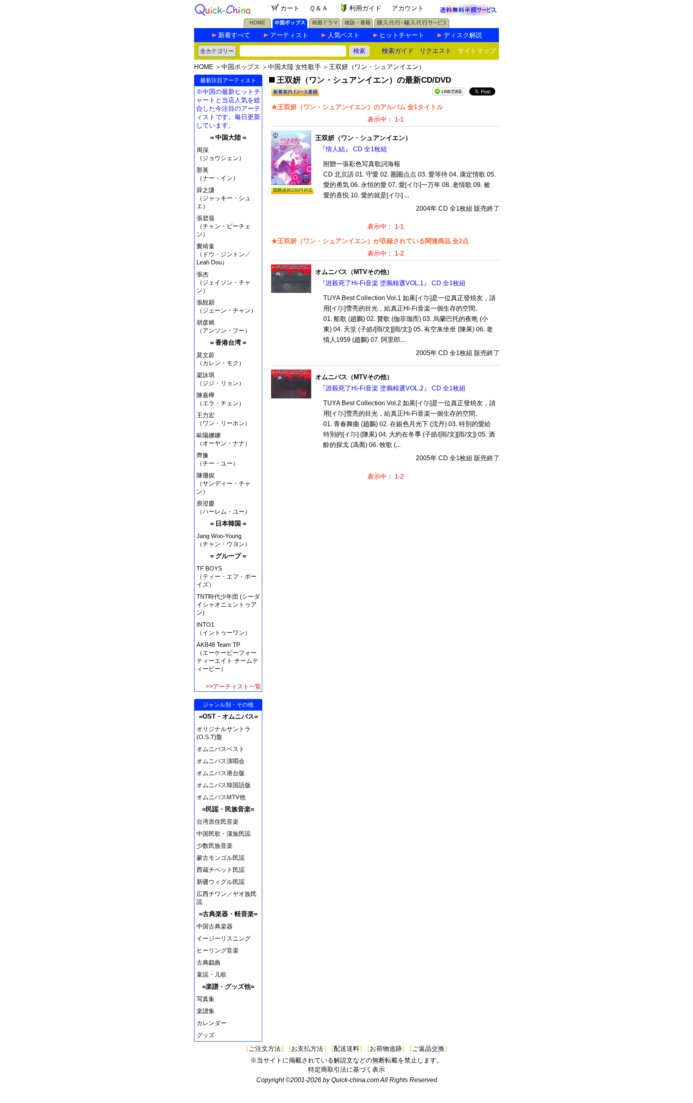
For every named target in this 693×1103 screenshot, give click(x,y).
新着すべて (234, 35)
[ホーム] (257, 25)
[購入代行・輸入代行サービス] (411, 25)
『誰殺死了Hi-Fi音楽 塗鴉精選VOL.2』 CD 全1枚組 (392, 388)
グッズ (206, 1035)
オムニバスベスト (221, 748)
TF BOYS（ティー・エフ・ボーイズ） (227, 576)
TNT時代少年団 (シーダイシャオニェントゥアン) (228, 604)
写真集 (206, 998)
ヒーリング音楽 (218, 950)
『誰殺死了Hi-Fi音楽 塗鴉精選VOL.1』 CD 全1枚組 (392, 283)
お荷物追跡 (386, 1048)
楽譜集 (206, 1011)
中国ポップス (240, 66)
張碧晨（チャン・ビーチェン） (224, 226)
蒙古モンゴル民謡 (221, 857)
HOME (203, 66)
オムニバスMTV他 (221, 797)
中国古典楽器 (215, 926)
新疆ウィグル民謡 (221, 881)
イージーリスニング (224, 938)
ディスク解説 (463, 35)
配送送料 (346, 1048)
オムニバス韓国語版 (224, 785)
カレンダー (212, 1023)
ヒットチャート (401, 35)
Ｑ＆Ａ (318, 8)
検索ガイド (398, 50)
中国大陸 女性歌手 (294, 66)
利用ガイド (365, 8)
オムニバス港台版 (221, 773)
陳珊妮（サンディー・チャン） (224, 483)
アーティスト (289, 35)
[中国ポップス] (290, 25)
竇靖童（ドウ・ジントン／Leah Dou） (224, 254)
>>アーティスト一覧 (233, 686)
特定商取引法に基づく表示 (346, 1069)
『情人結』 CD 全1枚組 (353, 149)
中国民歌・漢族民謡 (224, 833)
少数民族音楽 (215, 845)
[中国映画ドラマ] (324, 25)
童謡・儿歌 (212, 974)
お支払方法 (307, 1048)
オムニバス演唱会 (221, 761)
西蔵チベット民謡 (221, 869)
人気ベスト (344, 35)
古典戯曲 (209, 962)
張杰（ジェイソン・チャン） (224, 282)
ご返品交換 (428, 1048)
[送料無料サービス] (468, 13)
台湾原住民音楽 (218, 821)
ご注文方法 (265, 1048)
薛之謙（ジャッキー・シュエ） (224, 198)
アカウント (408, 8)
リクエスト (435, 50)
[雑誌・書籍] (357, 25)
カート (290, 8)
